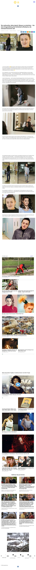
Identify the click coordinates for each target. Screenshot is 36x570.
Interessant (14, 30)
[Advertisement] (18, 15)
